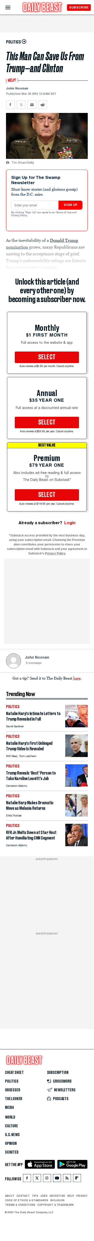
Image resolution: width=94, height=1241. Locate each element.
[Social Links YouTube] (57, 1179)
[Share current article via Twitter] (21, 104)
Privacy (82, 1195)
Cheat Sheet (14, 1073)
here (76, 678)
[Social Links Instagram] (47, 1179)
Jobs (44, 1195)
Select (47, 357)
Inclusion (57, 1200)
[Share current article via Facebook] (10, 104)
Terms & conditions (20, 1204)
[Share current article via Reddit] (42, 104)
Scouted (11, 1152)
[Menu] (12, 7)
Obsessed (12, 1090)
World (10, 1117)
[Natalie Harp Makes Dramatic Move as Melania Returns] (76, 815)
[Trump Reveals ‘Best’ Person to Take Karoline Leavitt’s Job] (76, 785)
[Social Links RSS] (67, 1179)
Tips (35, 1195)
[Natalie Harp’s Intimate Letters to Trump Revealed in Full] (76, 726)
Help (70, 1195)
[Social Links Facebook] (27, 1179)
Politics (11, 1081)
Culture (11, 1126)
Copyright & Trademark (55, 1204)
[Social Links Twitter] (37, 1179)
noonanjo (35, 663)
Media (9, 1108)
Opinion (11, 1144)
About (9, 1195)
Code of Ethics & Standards (26, 1200)
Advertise (57, 1195)
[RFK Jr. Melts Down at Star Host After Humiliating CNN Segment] (76, 845)
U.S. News (12, 1135)
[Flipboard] (77, 1179)
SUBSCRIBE (78, 7)
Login (70, 522)
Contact (23, 1195)
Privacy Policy (19, 215)
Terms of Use (64, 212)
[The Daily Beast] (42, 8)
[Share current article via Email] (32, 104)
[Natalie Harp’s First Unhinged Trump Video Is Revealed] (76, 756)
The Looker (13, 1099)
